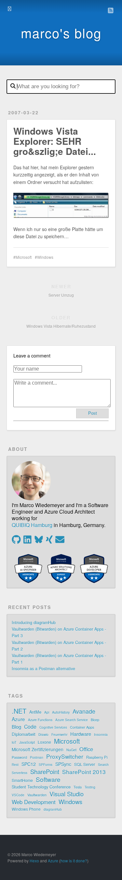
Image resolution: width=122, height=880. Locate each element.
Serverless (19, 773)
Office (86, 749)
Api (46, 712)
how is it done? (74, 860)
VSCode (18, 795)
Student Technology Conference (41, 787)
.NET (19, 711)
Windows (45, 257)
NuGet (71, 749)
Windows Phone (26, 809)
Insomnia (101, 734)
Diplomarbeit (23, 734)
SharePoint (44, 771)
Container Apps (82, 727)
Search (103, 764)
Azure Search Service (71, 720)
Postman (36, 757)
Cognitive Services (53, 727)
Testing (90, 787)
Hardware (80, 734)
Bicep (95, 719)
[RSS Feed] (110, 10)
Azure (18, 719)
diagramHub (53, 809)
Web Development (34, 802)
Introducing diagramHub (34, 622)
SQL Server (84, 764)
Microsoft (24, 257)
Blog (16, 726)
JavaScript (27, 742)
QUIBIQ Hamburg (32, 525)
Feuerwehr (59, 734)
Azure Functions (40, 719)
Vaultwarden (37, 794)
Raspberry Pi (97, 757)
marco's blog (61, 32)
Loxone (44, 742)
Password (19, 757)
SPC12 (28, 764)
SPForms (45, 764)
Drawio (43, 734)
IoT (14, 742)
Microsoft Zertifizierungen (37, 749)
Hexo (34, 860)
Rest (15, 764)
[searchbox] (61, 86)
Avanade (84, 711)
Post (92, 413)
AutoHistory (61, 712)
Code (30, 726)
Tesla (78, 786)
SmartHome (22, 780)
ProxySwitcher (64, 756)
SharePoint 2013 (84, 772)
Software (48, 779)
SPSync (63, 764)
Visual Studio (66, 793)
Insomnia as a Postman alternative (43, 669)
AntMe (35, 712)
